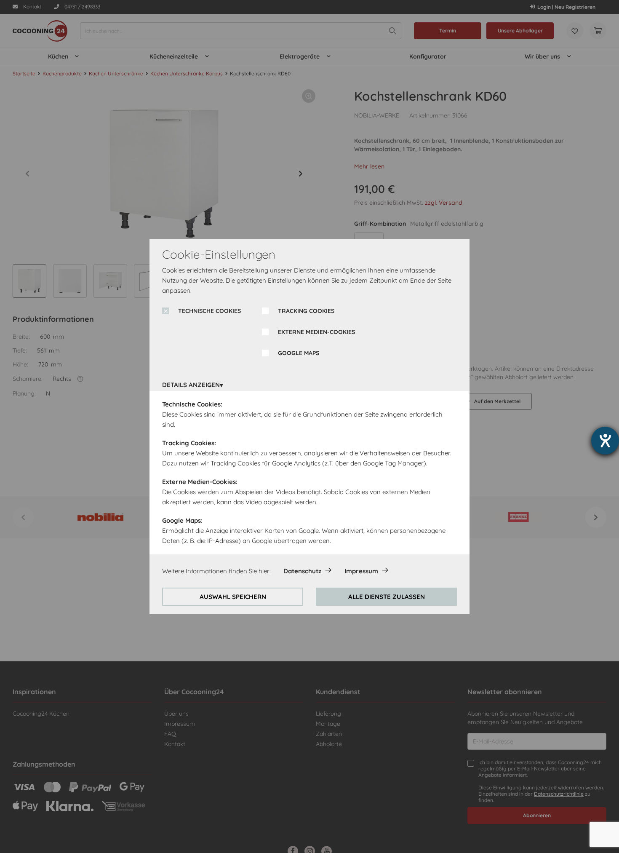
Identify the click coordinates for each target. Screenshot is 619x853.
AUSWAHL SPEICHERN (233, 597)
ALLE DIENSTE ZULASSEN (386, 597)
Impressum (361, 571)
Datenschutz (302, 571)
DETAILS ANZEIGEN (191, 385)
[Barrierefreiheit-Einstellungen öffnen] (605, 441)
